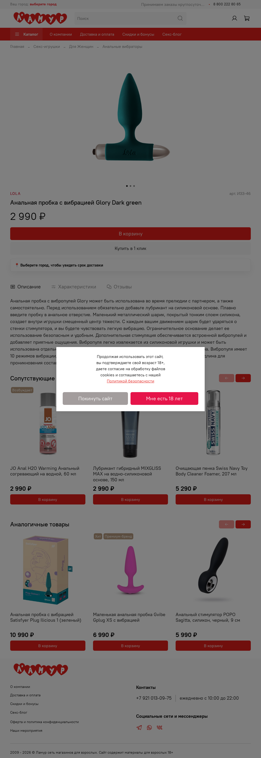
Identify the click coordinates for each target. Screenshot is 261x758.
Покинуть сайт (95, 398)
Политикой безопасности (130, 380)
